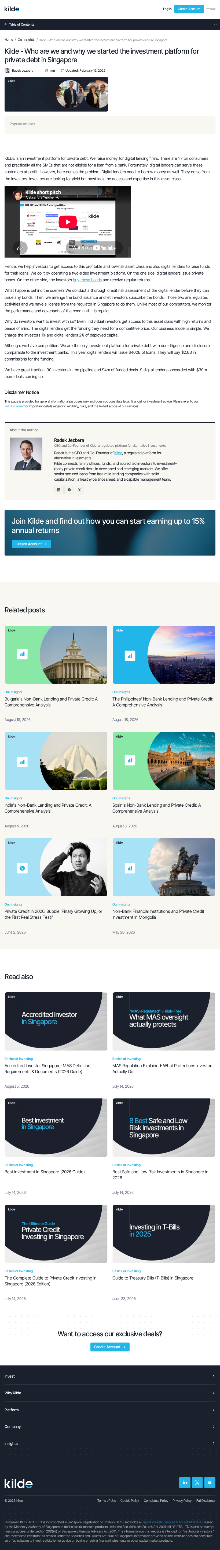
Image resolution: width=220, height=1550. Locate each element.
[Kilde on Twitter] (197, 1482)
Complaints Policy (156, 1501)
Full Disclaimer (14, 406)
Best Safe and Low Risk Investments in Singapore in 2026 (160, 1174)
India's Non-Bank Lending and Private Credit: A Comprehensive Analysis (48, 808)
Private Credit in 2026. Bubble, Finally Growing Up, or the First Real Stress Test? (53, 914)
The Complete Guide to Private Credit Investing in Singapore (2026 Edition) (51, 1281)
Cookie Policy (129, 1501)
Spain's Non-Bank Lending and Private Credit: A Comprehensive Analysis (156, 808)
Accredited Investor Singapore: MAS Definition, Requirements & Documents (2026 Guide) (48, 1068)
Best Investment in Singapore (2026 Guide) (45, 1171)
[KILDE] (19, 1483)
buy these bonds (87, 280)
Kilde (118, 452)
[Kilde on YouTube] (209, 1482)
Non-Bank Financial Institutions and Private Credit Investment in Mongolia (158, 914)
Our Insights (26, 39)
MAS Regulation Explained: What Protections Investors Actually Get (163, 1068)
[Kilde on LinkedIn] (184, 1482)
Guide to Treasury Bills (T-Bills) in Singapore (152, 1278)
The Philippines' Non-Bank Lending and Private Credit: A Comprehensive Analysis (162, 702)
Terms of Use (106, 1501)
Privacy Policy (182, 1501)
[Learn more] (12, 8)
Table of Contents (21, 24)
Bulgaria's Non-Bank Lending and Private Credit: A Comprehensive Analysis (51, 702)
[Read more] (56, 655)
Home (9, 39)
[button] (210, 9)
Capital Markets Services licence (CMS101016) (172, 1522)
